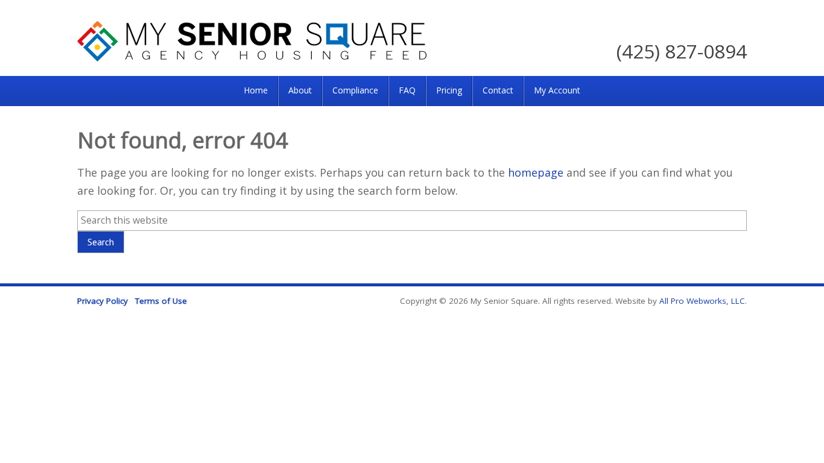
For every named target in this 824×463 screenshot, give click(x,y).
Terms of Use (161, 300)
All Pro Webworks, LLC (702, 300)
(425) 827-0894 (681, 51)
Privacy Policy (102, 300)
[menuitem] (255, 91)
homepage (535, 172)
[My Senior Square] (251, 57)
